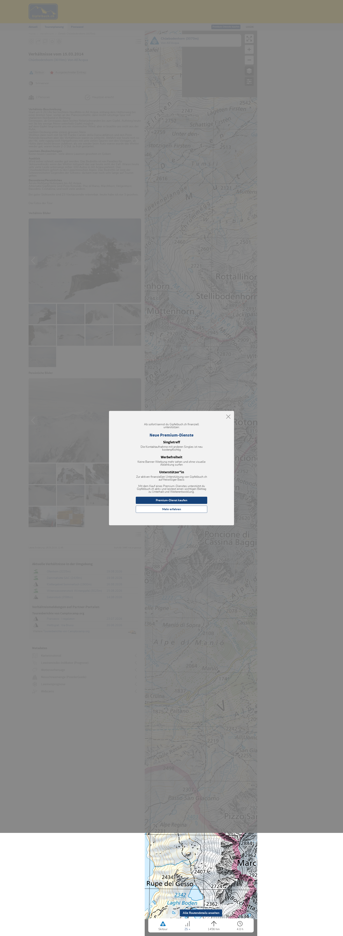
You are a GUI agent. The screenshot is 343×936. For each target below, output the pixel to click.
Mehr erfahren (171, 509)
